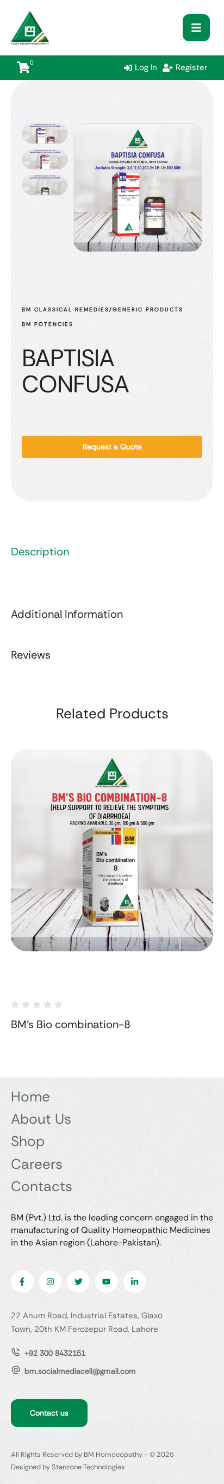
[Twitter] (78, 1281)
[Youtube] (106, 1281)
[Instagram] (50, 1281)
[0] (23, 67)
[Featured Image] (112, 850)
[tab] (112, 552)
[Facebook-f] (22, 1281)
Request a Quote (112, 447)
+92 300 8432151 (54, 1353)
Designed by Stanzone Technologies (68, 1467)
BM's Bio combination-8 (70, 1024)
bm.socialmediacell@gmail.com (80, 1371)
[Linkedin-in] (134, 1281)
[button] (196, 27)
